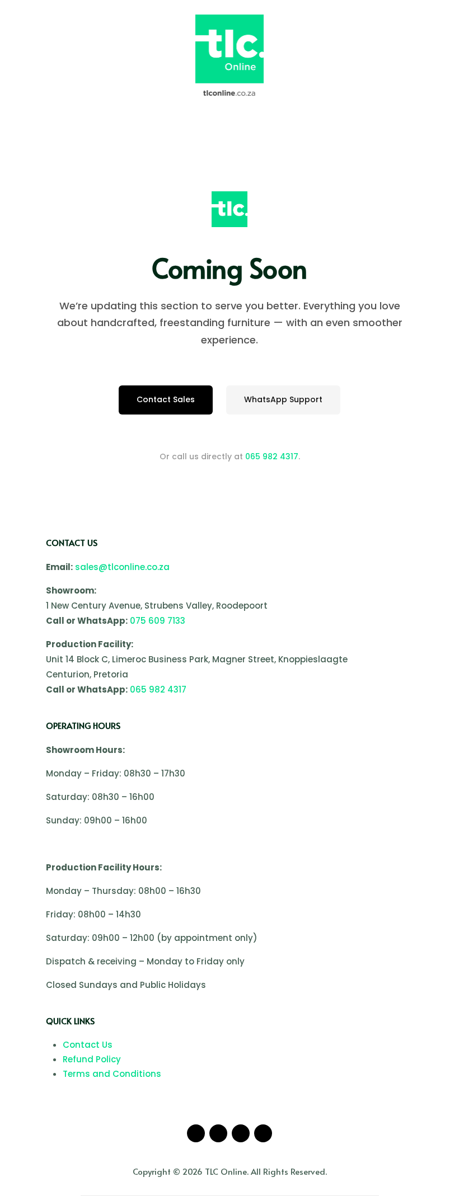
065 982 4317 (271, 456)
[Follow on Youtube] (241, 1133)
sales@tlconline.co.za (122, 567)
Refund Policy (92, 1059)
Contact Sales (166, 399)
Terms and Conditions (112, 1074)
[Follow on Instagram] (218, 1133)
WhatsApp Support (283, 399)
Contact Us (88, 1045)
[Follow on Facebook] (196, 1133)
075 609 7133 (157, 621)
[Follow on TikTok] (263, 1133)
